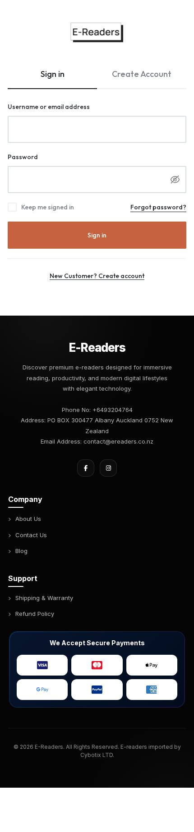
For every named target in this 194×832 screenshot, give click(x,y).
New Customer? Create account (97, 276)
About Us (28, 518)
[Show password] (175, 179)
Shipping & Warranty (44, 597)
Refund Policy (34, 613)
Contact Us (31, 535)
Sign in (97, 235)
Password (37, 156)
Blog (21, 550)
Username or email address (63, 106)
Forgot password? (158, 207)
